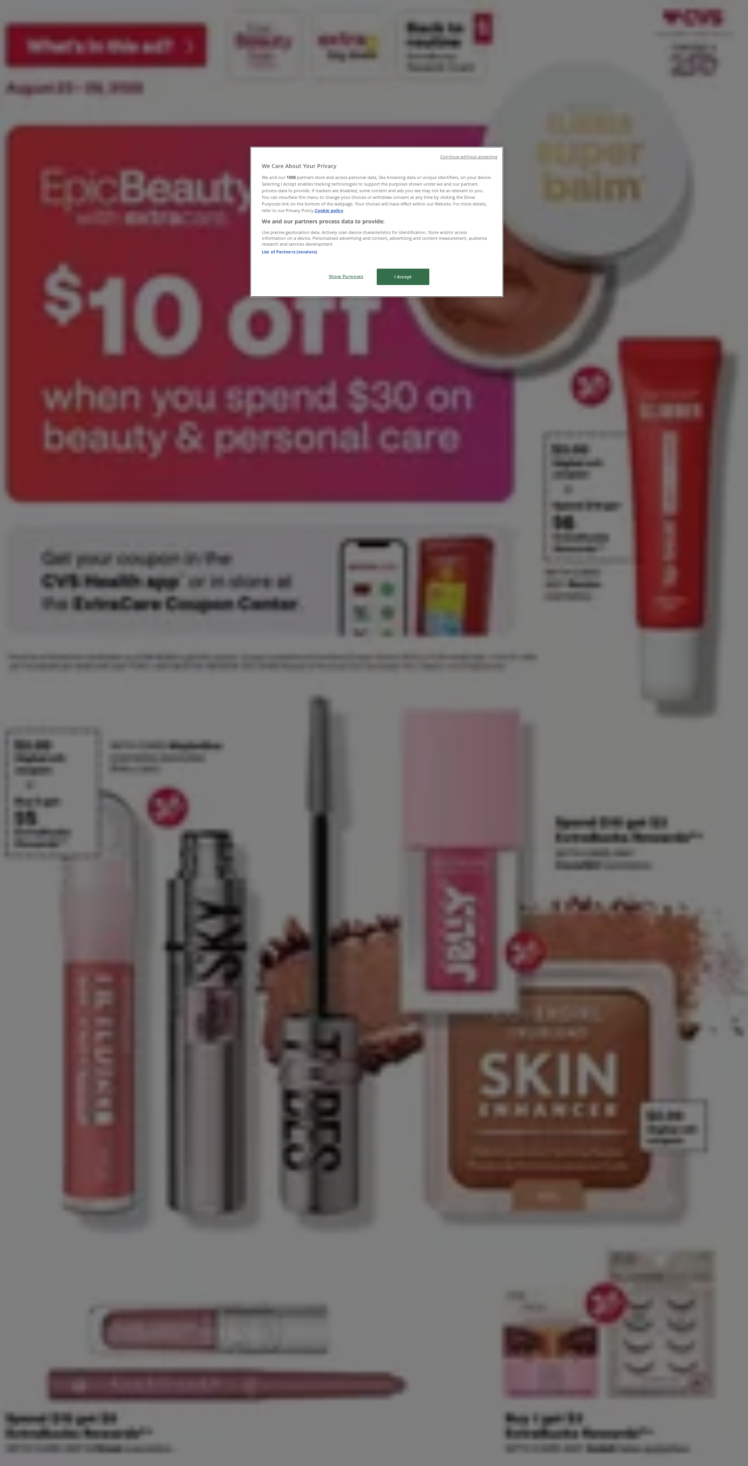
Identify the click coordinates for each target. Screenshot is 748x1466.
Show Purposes (346, 276)
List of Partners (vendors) (289, 252)
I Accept (403, 277)
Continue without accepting (468, 156)
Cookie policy (329, 210)
